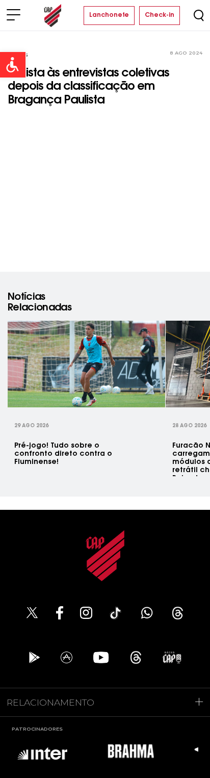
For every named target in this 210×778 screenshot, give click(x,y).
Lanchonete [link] (109, 15)
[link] (12, 64)
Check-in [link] (159, 15)
